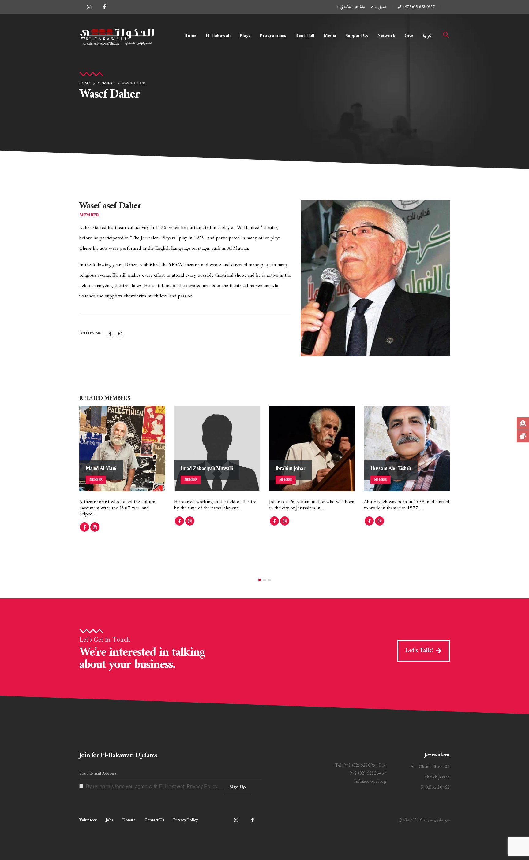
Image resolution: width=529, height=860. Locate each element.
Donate (128, 820)
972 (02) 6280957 (360, 766)
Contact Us (154, 820)
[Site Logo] (117, 36)
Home (190, 35)
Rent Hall (305, 35)
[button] (446, 36)
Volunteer (88, 820)
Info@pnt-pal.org (370, 781)
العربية (427, 35)
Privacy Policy (185, 820)
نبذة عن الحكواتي (352, 7)
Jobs (109, 820)
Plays (244, 35)
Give (409, 35)
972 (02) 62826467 (368, 774)
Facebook (110, 333)
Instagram (120, 333)
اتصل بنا (380, 7)
